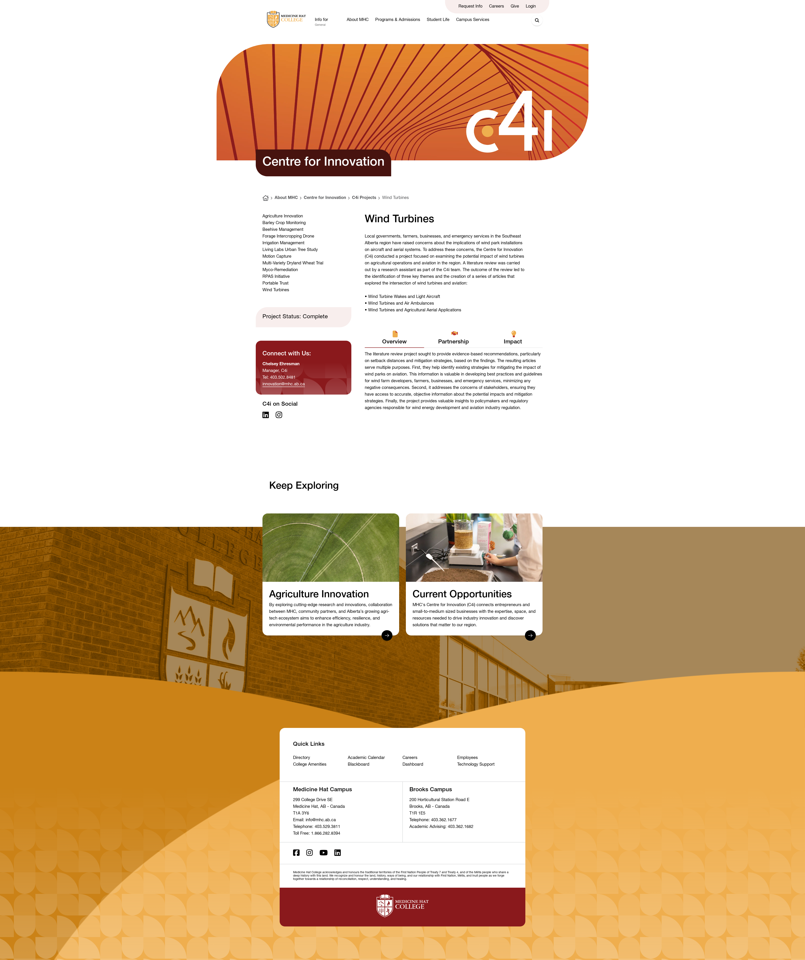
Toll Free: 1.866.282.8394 (316, 834)
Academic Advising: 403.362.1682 (441, 827)
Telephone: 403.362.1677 (433, 820)
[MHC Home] (285, 19)
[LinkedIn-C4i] (265, 415)
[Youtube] (323, 853)
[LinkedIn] (337, 853)
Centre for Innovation (325, 198)
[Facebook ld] (296, 853)
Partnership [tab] (453, 342)
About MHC (286, 198)
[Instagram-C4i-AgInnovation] (279, 415)
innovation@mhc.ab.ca (283, 384)
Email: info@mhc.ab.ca (314, 820)
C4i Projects (364, 198)
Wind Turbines (395, 198)
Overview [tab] (394, 342)
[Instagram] (309, 853)
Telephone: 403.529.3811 (316, 827)
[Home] (265, 198)
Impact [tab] (513, 342)
